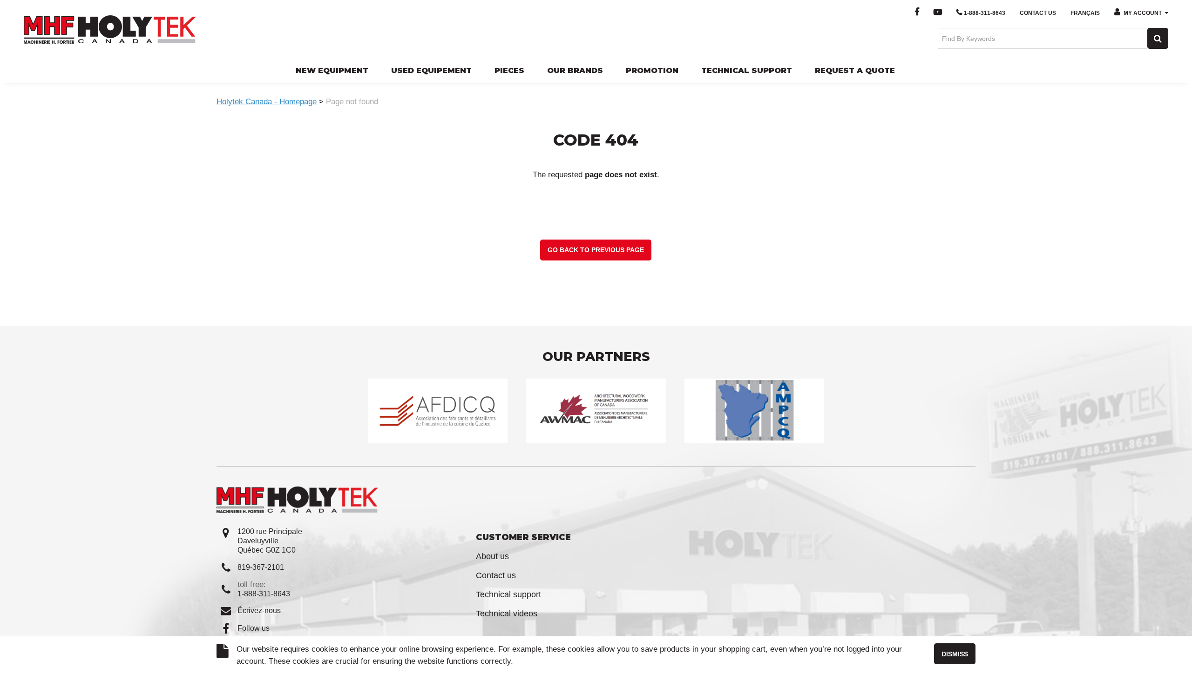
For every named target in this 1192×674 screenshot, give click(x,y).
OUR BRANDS (575, 70)
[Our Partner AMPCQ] (754, 410)
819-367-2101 (260, 567)
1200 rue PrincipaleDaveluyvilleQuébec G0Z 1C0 (269, 540)
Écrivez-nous (259, 610)
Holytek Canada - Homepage (267, 101)
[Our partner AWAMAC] (596, 410)
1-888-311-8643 (984, 13)
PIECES (509, 70)
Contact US (1038, 13)
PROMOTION (652, 70)
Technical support (508, 594)
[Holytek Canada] (110, 29)
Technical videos (506, 613)
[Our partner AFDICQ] (438, 410)
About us (492, 556)
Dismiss (954, 654)
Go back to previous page (596, 250)
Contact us (496, 575)
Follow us (253, 628)
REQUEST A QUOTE (855, 70)
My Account (1142, 13)
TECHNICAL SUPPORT (746, 70)
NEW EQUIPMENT (332, 70)
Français (1085, 13)
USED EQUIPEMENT (431, 70)
